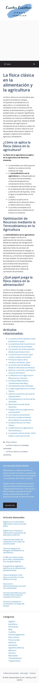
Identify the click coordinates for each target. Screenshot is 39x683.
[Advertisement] (19, 40)
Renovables (13, 655)
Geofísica (12, 642)
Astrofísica (12, 624)
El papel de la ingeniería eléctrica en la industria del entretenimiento (14, 568)
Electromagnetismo (16, 634)
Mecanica (12, 650)
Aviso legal (24, 673)
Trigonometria (14, 661)
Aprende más (10, 505)
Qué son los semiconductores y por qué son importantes (14, 586)
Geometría (12, 645)
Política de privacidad (11, 673)
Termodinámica (15, 658)
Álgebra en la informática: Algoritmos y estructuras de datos (14, 524)
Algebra (11, 621)
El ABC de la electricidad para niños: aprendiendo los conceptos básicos (13, 559)
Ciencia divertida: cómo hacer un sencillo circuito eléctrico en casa (13, 577)
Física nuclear (14, 640)
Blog (10, 629)
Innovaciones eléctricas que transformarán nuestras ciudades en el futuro (14, 595)
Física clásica (11, 442)
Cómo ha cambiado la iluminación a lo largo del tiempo (13, 603)
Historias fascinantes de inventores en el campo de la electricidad (14, 541)
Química (11, 653)
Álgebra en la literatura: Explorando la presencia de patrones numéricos (14, 532)
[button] (34, 64)
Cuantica (12, 632)
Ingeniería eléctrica (16, 647)
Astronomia (13, 627)
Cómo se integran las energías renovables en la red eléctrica (13, 550)
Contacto (32, 673)
